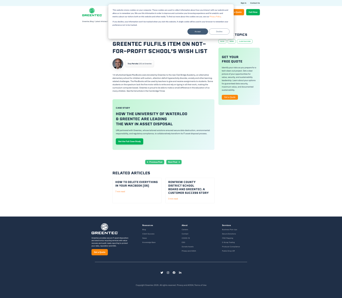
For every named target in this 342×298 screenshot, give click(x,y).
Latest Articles (101, 21)
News (232, 41)
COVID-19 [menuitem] (186, 238)
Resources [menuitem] (147, 225)
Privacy (185, 285)
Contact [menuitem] (185, 234)
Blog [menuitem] (144, 229)
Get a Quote (230, 97)
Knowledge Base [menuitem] (149, 242)
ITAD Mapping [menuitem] (227, 238)
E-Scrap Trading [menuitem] (228, 242)
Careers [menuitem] (185, 229)
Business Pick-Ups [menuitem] (229, 229)
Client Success (244, 41)
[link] (92, 12)
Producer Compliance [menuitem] (231, 247)
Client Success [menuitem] (148, 234)
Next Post (172, 162)
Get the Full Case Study (129, 141)
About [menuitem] (185, 225)
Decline (219, 31)
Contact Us (255, 3)
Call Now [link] (253, 12)
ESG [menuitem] (183, 242)
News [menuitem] (144, 238)
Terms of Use (200, 285)
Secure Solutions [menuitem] (229, 234)
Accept (198, 31)
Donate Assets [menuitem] (188, 247)
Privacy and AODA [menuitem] (189, 251)
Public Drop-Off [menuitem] (228, 251)
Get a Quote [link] (236, 12)
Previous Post (155, 162)
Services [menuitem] (226, 225)
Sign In (243, 3)
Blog (222, 41)
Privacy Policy (215, 16)
